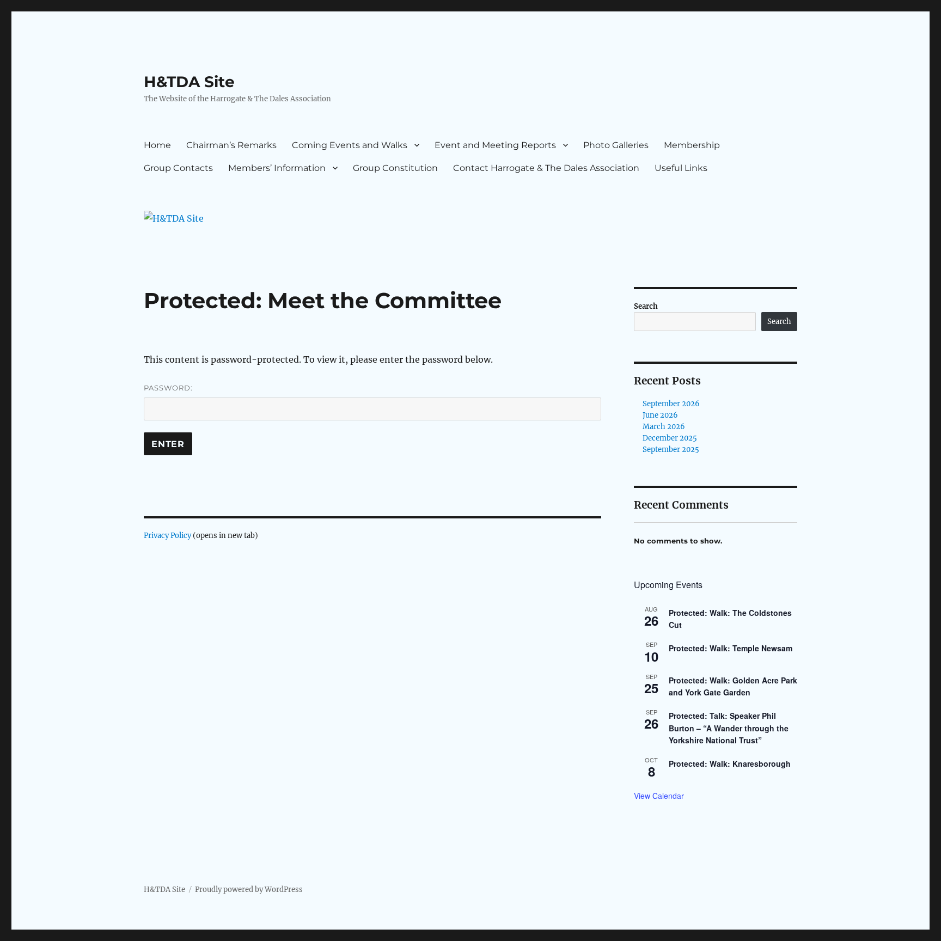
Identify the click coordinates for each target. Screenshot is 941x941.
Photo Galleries (616, 145)
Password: (168, 387)
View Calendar (659, 795)
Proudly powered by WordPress (249, 889)
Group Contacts (178, 168)
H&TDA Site (189, 81)
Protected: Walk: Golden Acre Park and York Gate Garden (733, 686)
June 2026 (660, 415)
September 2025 (671, 449)
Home (157, 145)
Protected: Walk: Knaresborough (730, 763)
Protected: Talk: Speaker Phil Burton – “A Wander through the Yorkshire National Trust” (729, 728)
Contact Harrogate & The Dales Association (546, 168)
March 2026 (664, 426)
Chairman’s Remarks (231, 145)
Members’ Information (277, 168)
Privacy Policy (167, 535)
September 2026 (671, 403)
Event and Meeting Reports (495, 145)
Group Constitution (395, 168)
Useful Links (681, 168)
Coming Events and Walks (349, 145)
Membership (692, 145)
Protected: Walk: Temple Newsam (730, 648)
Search (646, 306)
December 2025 (670, 438)
